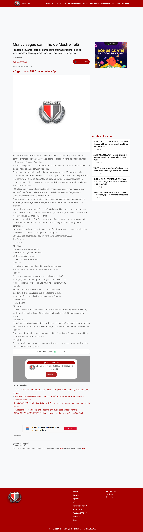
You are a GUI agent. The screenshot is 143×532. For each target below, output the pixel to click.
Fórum (70, 3)
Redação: (20, 62)
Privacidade (94, 3)
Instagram (112, 497)
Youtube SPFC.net (107, 3)
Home (48, 3)
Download (51, 374)
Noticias (55, 3)
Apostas (63, 3)
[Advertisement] (71, 23)
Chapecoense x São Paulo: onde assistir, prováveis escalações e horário (45, 410)
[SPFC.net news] (51, 429)
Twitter (111, 494)
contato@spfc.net (81, 3)
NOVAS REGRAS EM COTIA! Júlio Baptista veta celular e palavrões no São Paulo (49, 413)
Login (126, 3)
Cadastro (119, 3)
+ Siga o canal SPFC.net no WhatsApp (35, 71)
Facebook (112, 491)
